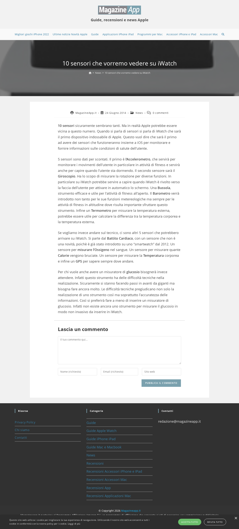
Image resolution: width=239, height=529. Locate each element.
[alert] (119, 522)
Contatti (21, 438)
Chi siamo (22, 430)
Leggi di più (74, 523)
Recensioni (95, 463)
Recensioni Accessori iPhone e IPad (114, 471)
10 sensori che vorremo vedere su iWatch (127, 72)
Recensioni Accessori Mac (106, 479)
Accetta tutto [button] (189, 522)
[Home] (90, 72)
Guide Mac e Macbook (103, 447)
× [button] (235, 518)
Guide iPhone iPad (101, 439)
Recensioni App (98, 488)
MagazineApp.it (86, 113)
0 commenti (161, 113)
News (139, 113)
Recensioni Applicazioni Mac (108, 496)
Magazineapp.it (131, 510)
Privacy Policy (25, 422)
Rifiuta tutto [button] (215, 522)
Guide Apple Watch (101, 430)
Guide (91, 422)
